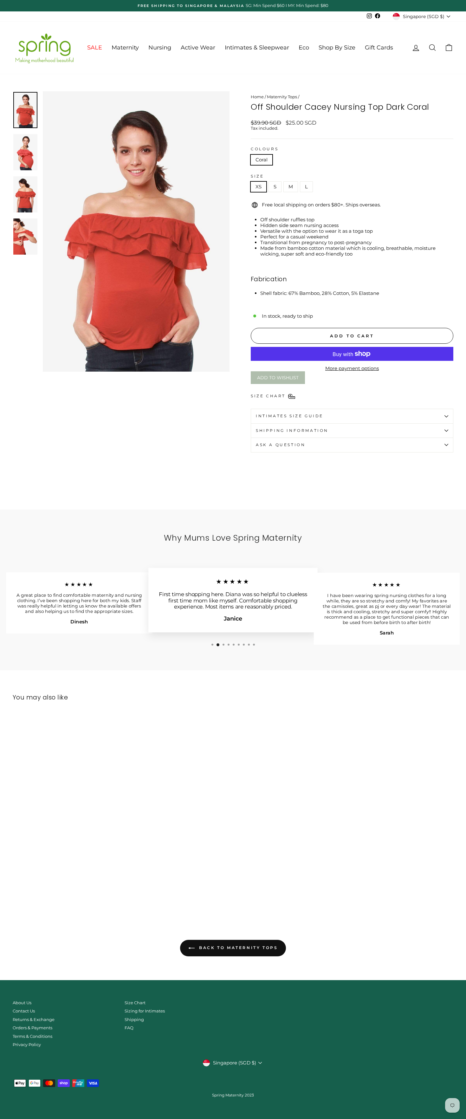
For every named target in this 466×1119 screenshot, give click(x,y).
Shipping (134, 1019)
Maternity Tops (282, 96)
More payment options (352, 368)
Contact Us (24, 1011)
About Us (22, 1002)
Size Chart (135, 1002)
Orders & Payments (32, 1027)
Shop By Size (337, 47)
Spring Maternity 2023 (233, 1095)
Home (257, 96)
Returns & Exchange (34, 1019)
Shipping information (292, 430)
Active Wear (198, 47)
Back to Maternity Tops (237, 947)
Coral (262, 160)
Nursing (159, 47)
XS (259, 187)
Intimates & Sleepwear (257, 47)
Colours (264, 149)
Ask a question (280, 444)
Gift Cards (379, 47)
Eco (304, 47)
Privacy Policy (27, 1044)
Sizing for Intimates (145, 1011)
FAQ (129, 1027)
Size (257, 176)
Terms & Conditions (32, 1036)
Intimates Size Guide (289, 415)
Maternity (125, 47)
